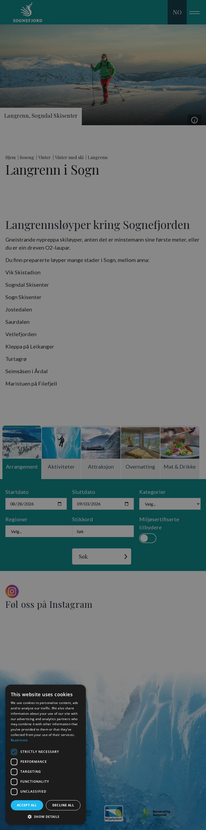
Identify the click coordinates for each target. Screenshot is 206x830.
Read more (19, 740)
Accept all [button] (27, 805)
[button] (45, 816)
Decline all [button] (63, 805)
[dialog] (45, 755)
